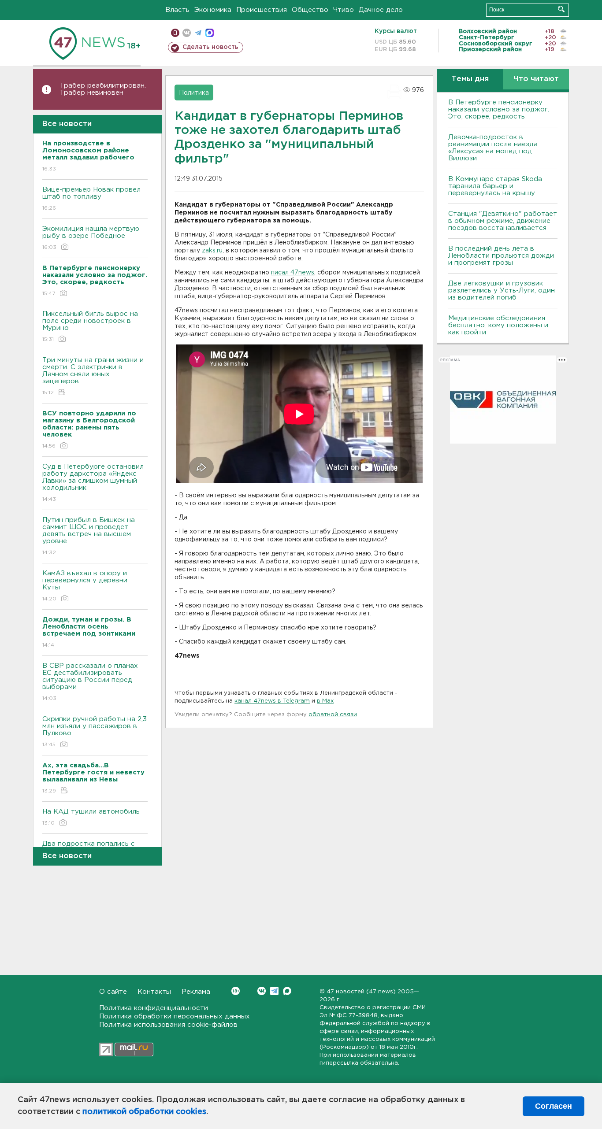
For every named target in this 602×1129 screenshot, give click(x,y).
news (306, 272)
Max (287, 991)
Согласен (553, 1106)
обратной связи (332, 714)
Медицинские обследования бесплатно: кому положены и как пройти (498, 325)
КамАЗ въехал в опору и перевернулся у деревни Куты (84, 585)
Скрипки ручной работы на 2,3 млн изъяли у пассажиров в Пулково (94, 731)
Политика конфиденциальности (153, 1008)
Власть (177, 10)
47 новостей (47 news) (361, 991)
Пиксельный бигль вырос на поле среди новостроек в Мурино (90, 326)
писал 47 (284, 272)
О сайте (113, 992)
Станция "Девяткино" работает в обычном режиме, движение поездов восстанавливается (502, 221)
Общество (310, 10)
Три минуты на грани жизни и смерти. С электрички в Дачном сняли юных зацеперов (93, 376)
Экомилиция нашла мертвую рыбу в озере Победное (90, 238)
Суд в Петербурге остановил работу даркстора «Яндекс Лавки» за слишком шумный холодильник (93, 483)
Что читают (536, 79)
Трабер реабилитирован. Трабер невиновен (102, 89)
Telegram (274, 991)
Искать (561, 9)
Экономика (212, 10)
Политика (194, 93)
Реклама (196, 992)
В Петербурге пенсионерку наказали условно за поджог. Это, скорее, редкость (498, 109)
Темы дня (470, 79)
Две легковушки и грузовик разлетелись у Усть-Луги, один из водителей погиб (501, 290)
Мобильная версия (175, 33)
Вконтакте (261, 991)
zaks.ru (212, 250)
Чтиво (343, 10)
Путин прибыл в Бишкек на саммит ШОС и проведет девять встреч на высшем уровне (88, 536)
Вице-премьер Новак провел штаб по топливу (91, 199)
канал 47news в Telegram (272, 701)
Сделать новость (210, 47)
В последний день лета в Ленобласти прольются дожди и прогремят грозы (501, 256)
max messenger (209, 33)
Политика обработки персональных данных (174, 1016)
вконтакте (186, 33)
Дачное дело (381, 10)
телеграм (198, 33)
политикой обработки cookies (144, 1111)
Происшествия (261, 10)
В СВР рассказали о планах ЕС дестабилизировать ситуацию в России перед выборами (90, 682)
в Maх (325, 701)
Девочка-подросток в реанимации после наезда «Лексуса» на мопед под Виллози (493, 147)
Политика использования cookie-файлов (168, 1025)
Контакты (154, 992)
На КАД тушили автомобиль (91, 817)
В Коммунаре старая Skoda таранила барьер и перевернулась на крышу (495, 186)
